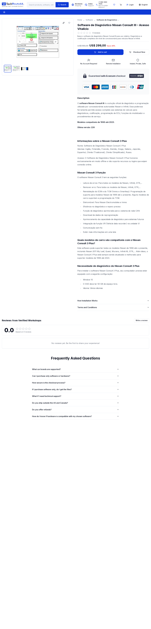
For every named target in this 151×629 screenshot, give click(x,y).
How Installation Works (87, 300)
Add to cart (102, 52)
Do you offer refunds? (42, 409)
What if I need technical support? (46, 396)
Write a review (142, 320)
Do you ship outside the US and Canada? (50, 403)
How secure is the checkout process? (48, 383)
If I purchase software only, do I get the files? (52, 389)
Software (89, 20)
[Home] (4, 12)
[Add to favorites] (69, 23)
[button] (38, 42)
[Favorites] (114, 4)
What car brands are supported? (46, 369)
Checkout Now (139, 52)
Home (79, 20)
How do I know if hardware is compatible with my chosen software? (62, 416)
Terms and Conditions (87, 307)
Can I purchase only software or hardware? (51, 376)
